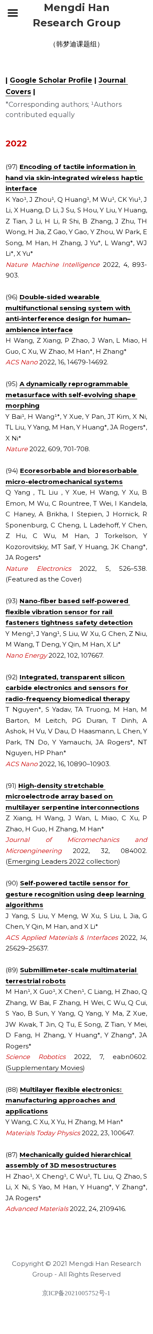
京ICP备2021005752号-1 (76, 1293)
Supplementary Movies (45, 1068)
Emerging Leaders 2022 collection (63, 861)
